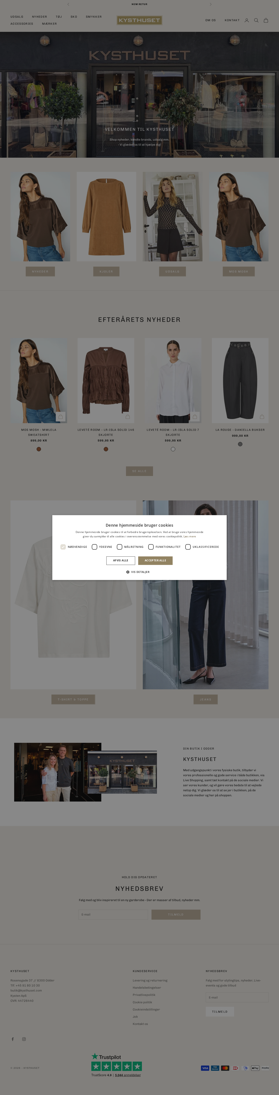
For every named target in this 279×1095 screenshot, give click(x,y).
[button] (139, 571)
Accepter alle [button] (155, 560)
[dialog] (139, 547)
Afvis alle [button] (120, 560)
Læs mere (190, 536)
